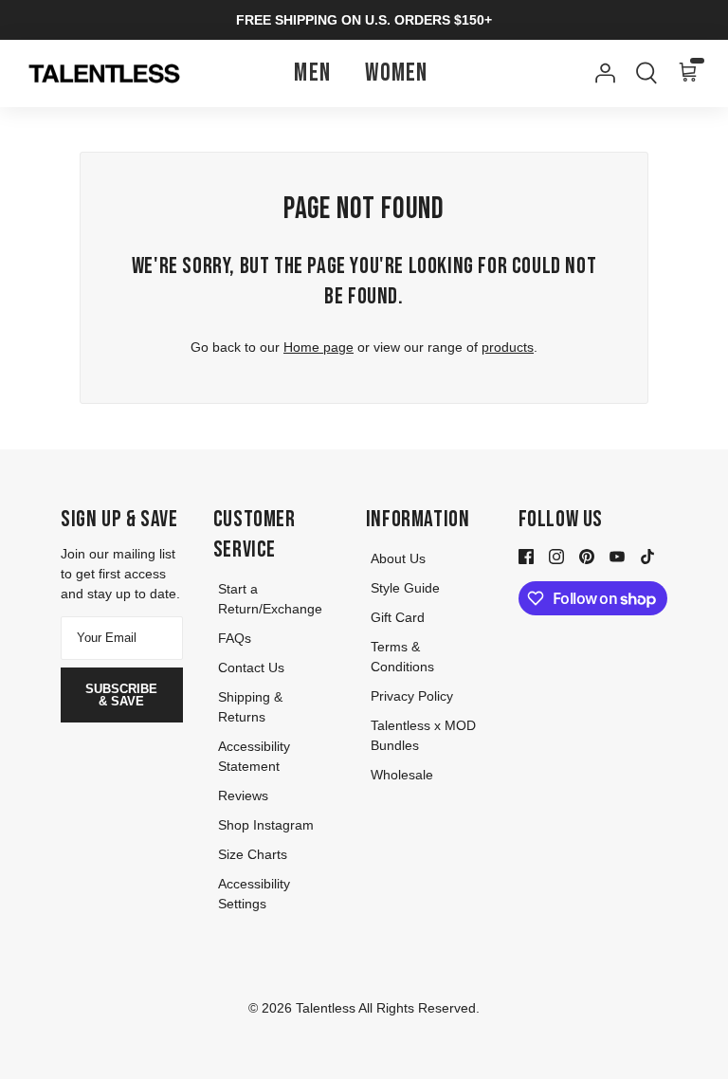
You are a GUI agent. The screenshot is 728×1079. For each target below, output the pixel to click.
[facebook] (526, 555)
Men (312, 73)
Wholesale (402, 774)
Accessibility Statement (254, 756)
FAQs (234, 638)
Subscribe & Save (121, 695)
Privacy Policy (412, 696)
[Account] (601, 73)
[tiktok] (647, 555)
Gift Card (398, 617)
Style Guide (405, 587)
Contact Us (251, 667)
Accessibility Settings (254, 893)
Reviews (243, 795)
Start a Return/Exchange (270, 598)
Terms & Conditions (402, 656)
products (508, 347)
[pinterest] (587, 555)
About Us (398, 558)
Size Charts (252, 854)
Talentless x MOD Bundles (423, 735)
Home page (318, 347)
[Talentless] (104, 74)
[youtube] (617, 555)
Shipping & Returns (250, 706)
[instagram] (556, 555)
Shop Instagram (266, 824)
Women (396, 73)
